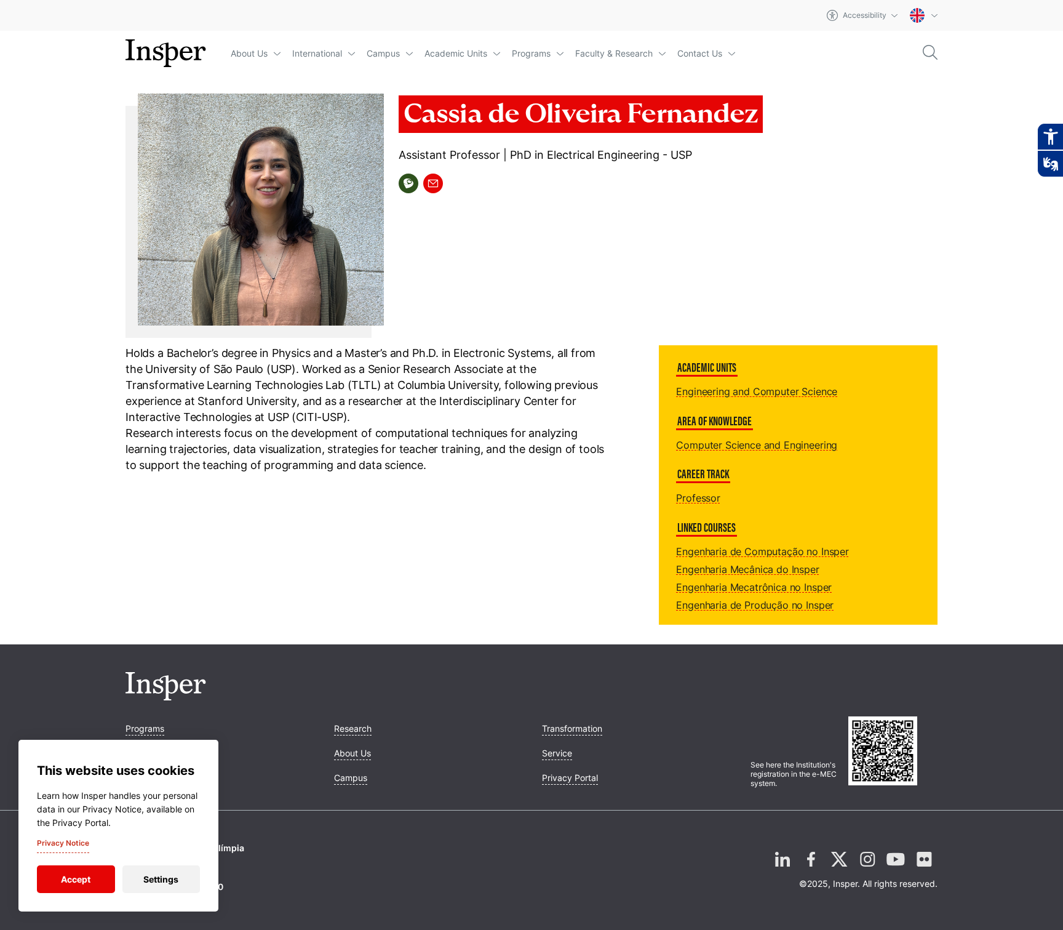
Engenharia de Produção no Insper (755, 605)
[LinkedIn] (782, 869)
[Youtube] (895, 869)
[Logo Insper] (165, 697)
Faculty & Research (614, 53)
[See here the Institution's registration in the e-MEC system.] (893, 752)
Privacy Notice (63, 843)
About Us (249, 53)
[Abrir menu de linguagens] (924, 15)
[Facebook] (810, 869)
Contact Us (699, 53)
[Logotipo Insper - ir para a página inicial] (165, 53)
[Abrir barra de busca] (930, 53)
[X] (839, 869)
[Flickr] (924, 869)
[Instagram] (867, 869)
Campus (383, 53)
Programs (531, 53)
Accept (75, 879)
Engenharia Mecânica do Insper (747, 569)
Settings (160, 879)
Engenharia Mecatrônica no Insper (754, 587)
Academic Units (455, 53)
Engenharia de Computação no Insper (762, 551)
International (317, 53)
